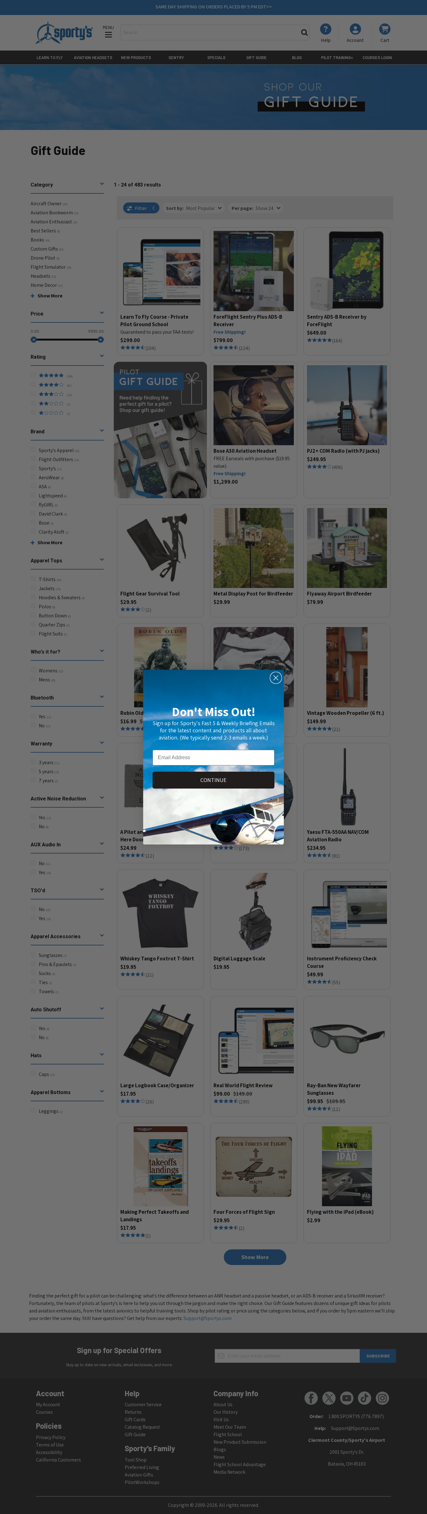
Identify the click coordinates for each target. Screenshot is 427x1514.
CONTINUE (213, 780)
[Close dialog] (275, 677)
